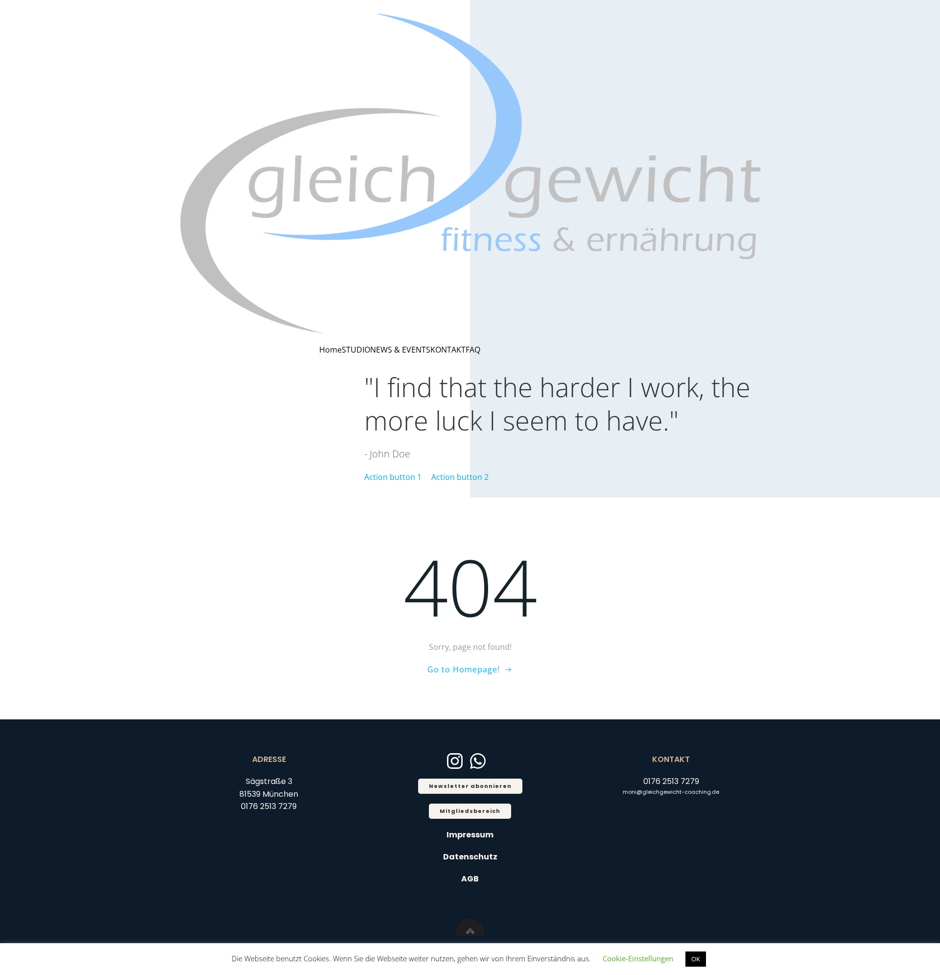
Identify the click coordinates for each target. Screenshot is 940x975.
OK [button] (695, 958)
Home (330, 349)
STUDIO (356, 349)
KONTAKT (448, 349)
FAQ (473, 349)
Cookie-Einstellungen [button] (638, 958)
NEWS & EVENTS (400, 349)
